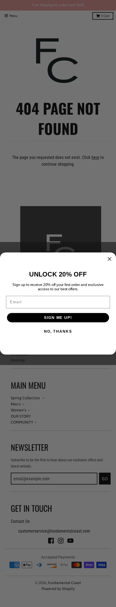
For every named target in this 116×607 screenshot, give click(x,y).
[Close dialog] (109, 259)
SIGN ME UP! (58, 318)
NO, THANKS (58, 331)
